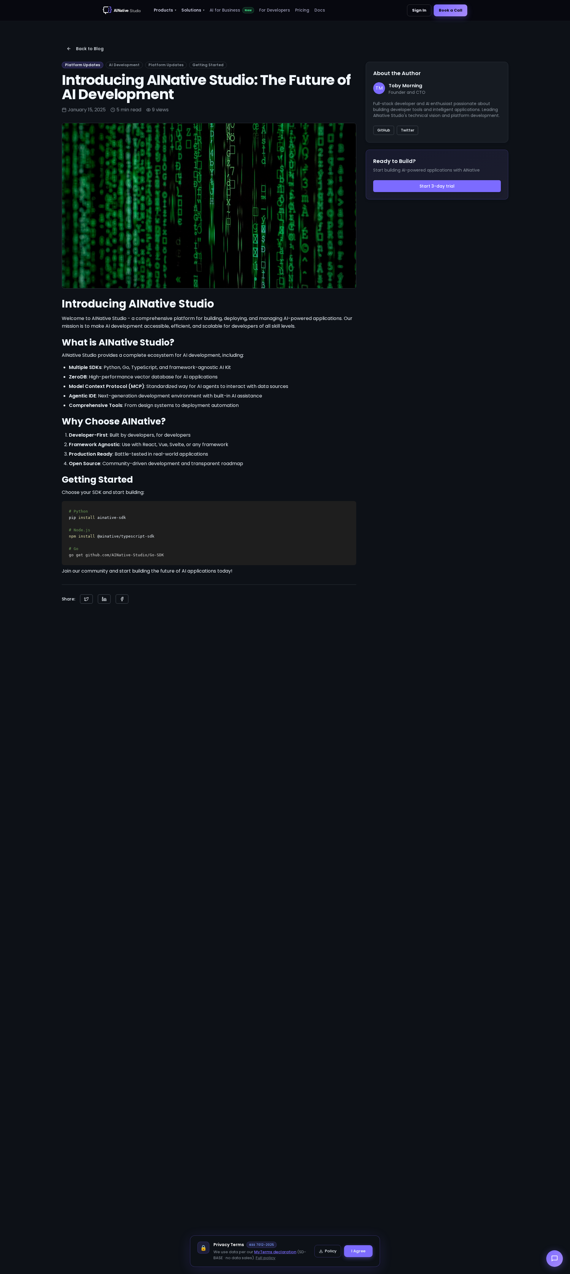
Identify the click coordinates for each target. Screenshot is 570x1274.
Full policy (266, 1258)
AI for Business (231, 10)
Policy (331, 1251)
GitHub (383, 130)
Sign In (419, 10)
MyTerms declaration (275, 1252)
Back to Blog (90, 49)
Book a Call (450, 10)
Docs (319, 10)
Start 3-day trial (437, 186)
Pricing (302, 10)
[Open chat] (554, 1258)
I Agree (358, 1251)
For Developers (274, 10)
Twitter (407, 130)
